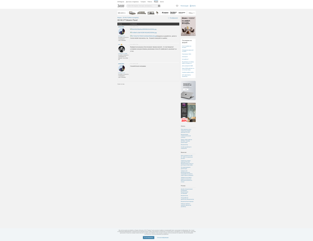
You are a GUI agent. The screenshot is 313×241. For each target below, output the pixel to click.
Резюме (183, 185)
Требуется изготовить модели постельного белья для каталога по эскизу (186, 179)
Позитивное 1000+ (186, 54)
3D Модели (120, 2)
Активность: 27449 (122, 53)
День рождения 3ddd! (187, 65)
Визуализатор (184, 144)
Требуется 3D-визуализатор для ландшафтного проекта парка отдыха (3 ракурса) (187, 173)
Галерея (143, 2)
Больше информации (162, 237)
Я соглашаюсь (148, 237)
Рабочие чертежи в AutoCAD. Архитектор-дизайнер (186, 205)
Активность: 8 (121, 36)
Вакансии (183, 152)
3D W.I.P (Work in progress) (131, 17)
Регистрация (184, 6)
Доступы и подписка (132, 2)
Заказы (183, 126)
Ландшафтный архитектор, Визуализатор (187, 198)
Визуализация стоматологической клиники (186, 136)
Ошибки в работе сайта (188, 72)
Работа (150, 2)
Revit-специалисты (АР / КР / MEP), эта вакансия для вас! (187, 157)
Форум (156, 2)
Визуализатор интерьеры (187, 201)
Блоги (162, 2)
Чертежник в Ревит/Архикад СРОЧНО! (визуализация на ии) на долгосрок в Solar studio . (187, 163)
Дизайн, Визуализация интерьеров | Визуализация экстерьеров (187, 191)
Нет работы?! (185, 59)
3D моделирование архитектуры (185, 168)
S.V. (119, 44)
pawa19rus (121, 26)
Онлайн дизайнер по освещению (186, 147)
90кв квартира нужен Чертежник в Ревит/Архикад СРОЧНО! (186, 131)
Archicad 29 (185, 56)
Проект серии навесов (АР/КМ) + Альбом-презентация (186, 141)
